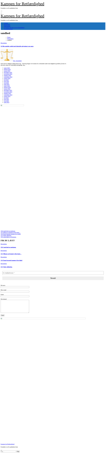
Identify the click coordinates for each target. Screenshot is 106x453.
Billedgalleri (7, 26)
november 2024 (8, 74)
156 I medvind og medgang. (8, 231)
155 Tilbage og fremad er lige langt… (10, 232)
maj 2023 (6, 101)
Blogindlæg (7, 24)
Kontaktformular (8, 29)
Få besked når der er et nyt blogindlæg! (14, 27)
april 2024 (6, 84)
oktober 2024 (7, 75)
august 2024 (7, 78)
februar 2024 (7, 87)
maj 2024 (6, 83)
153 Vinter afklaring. (6, 235)
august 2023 (7, 96)
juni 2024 (6, 81)
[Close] (1, 450)
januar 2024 (7, 89)
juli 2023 (6, 98)
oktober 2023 (7, 93)
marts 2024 (7, 86)
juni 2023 (6, 99)
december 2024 (8, 72)
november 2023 (8, 92)
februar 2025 (7, 69)
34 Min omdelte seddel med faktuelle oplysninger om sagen (17, 46)
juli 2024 (6, 80)
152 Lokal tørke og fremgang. (8, 237)
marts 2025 (7, 68)
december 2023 (8, 90)
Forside (6, 23)
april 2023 (6, 102)
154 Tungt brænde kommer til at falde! (11, 234)
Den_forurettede (17, 61)
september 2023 (8, 95)
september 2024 (8, 77)
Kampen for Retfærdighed (22, 3)
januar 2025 (7, 71)
